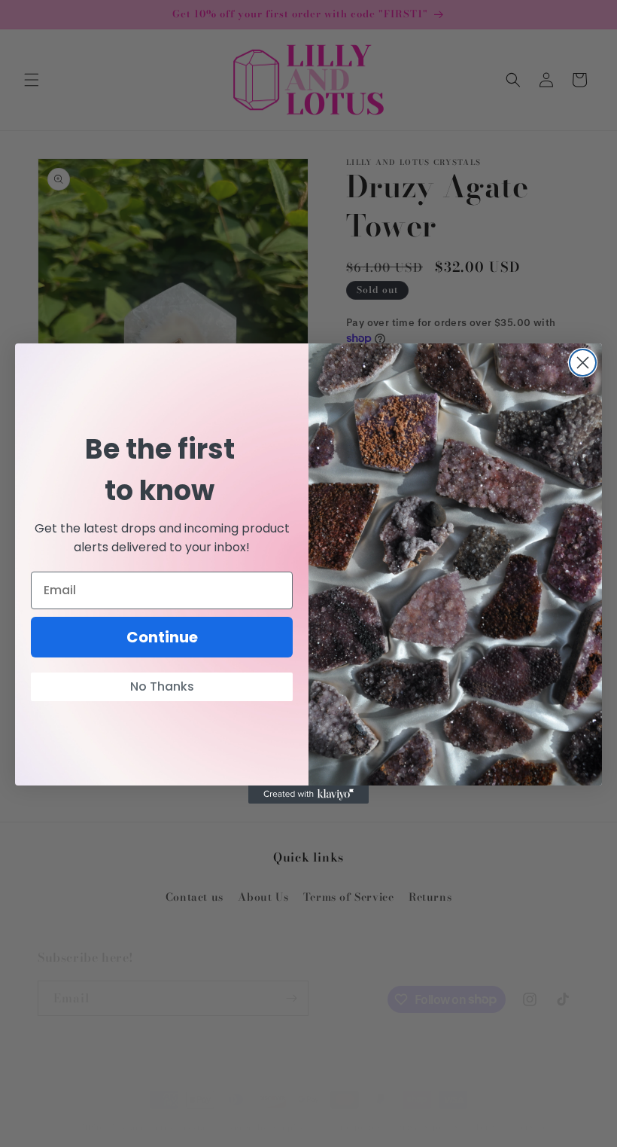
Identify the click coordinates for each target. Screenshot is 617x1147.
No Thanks (162, 686)
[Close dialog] (583, 362)
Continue (162, 637)
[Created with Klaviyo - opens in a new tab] (308, 795)
